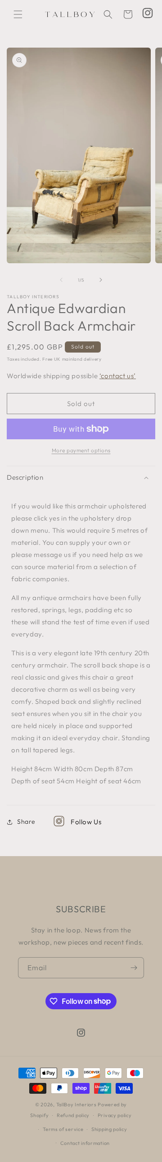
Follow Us (86, 821)
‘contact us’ (117, 375)
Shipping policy (109, 1129)
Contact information (85, 1143)
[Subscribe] (134, 967)
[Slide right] (101, 280)
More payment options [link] (81, 450)
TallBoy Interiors (76, 1104)
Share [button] (26, 821)
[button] (18, 14)
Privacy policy (115, 1115)
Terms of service (63, 1129)
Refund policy (73, 1115)
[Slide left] (61, 280)
